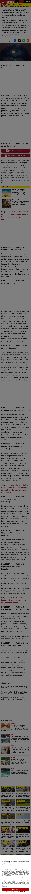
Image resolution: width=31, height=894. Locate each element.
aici (8, 871)
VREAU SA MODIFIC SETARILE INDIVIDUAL (15, 891)
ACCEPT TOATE (15, 889)
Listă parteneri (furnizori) (6, 886)
